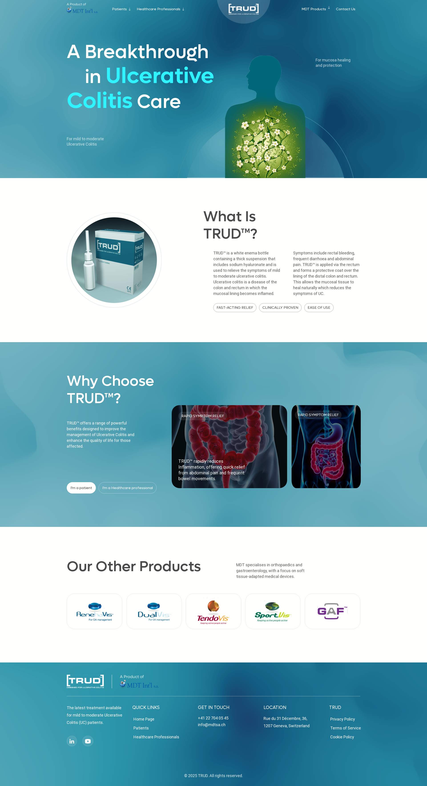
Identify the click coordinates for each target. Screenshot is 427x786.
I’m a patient (81, 487)
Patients (119, 9)
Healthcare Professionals (158, 9)
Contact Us (345, 9)
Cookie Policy (342, 737)
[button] (356, 391)
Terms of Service (345, 728)
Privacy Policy (342, 719)
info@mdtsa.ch (212, 724)
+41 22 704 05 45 (213, 718)
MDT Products (314, 9)
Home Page (143, 719)
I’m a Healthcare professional (127, 487)
